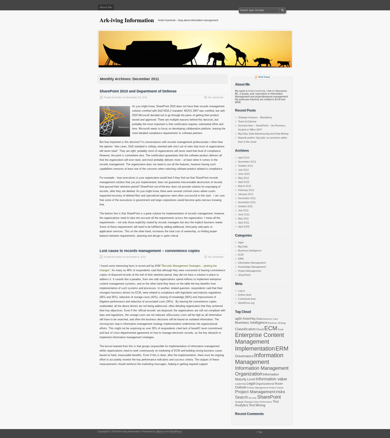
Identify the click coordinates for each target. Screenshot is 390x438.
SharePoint (244, 275)
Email (280, 329)
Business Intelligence (250, 250)
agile (238, 318)
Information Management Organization (262, 371)
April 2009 (243, 226)
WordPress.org (246, 303)
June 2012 (244, 174)
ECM (241, 254)
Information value (271, 379)
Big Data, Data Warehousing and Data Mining (263, 133)
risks (280, 391)
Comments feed (247, 299)
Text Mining (257, 405)
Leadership (240, 384)
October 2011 (245, 206)
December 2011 (247, 198)
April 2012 (243, 182)
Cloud (260, 329)
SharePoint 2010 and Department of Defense (138, 91)
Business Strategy (277, 323)
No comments (215, 97)
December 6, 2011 (136, 257)
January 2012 (245, 194)
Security (252, 398)
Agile (241, 242)
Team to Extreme (247, 121)
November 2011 (247, 202)
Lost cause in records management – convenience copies (150, 251)
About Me (106, 7)
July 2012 (243, 169)
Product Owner (276, 387)
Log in (241, 290)
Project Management (249, 271)
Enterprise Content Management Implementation (259, 342)
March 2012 (244, 186)
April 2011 (243, 222)
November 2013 (247, 161)
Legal (251, 383)
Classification (245, 329)
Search (241, 397)
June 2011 (244, 214)
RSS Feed (264, 77)
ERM (241, 258)
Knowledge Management (252, 266)
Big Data (243, 246)
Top (260, 432)
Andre (118, 97)
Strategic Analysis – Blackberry (255, 117)
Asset (247, 318)
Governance (244, 356)
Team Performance (262, 402)
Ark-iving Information (127, 20)
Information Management (252, 262)
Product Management (257, 387)
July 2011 (243, 210)
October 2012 (245, 165)
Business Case (270, 319)
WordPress (176, 431)
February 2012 (246, 190)
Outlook (240, 387)
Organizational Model (269, 383)
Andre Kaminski (256, 91)
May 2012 (243, 178)
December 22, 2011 (136, 97)
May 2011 (243, 218)
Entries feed (244, 294)
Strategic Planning (244, 402)
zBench (160, 431)
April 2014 (243, 157)
